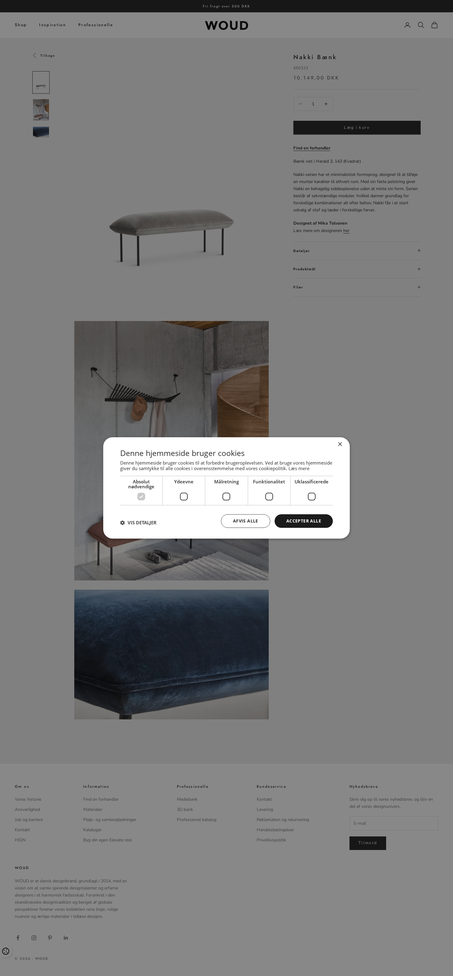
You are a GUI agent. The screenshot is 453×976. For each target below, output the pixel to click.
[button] (138, 522)
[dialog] (226, 488)
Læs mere (298, 468)
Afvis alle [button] (245, 521)
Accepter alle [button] (303, 521)
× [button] (339, 444)
